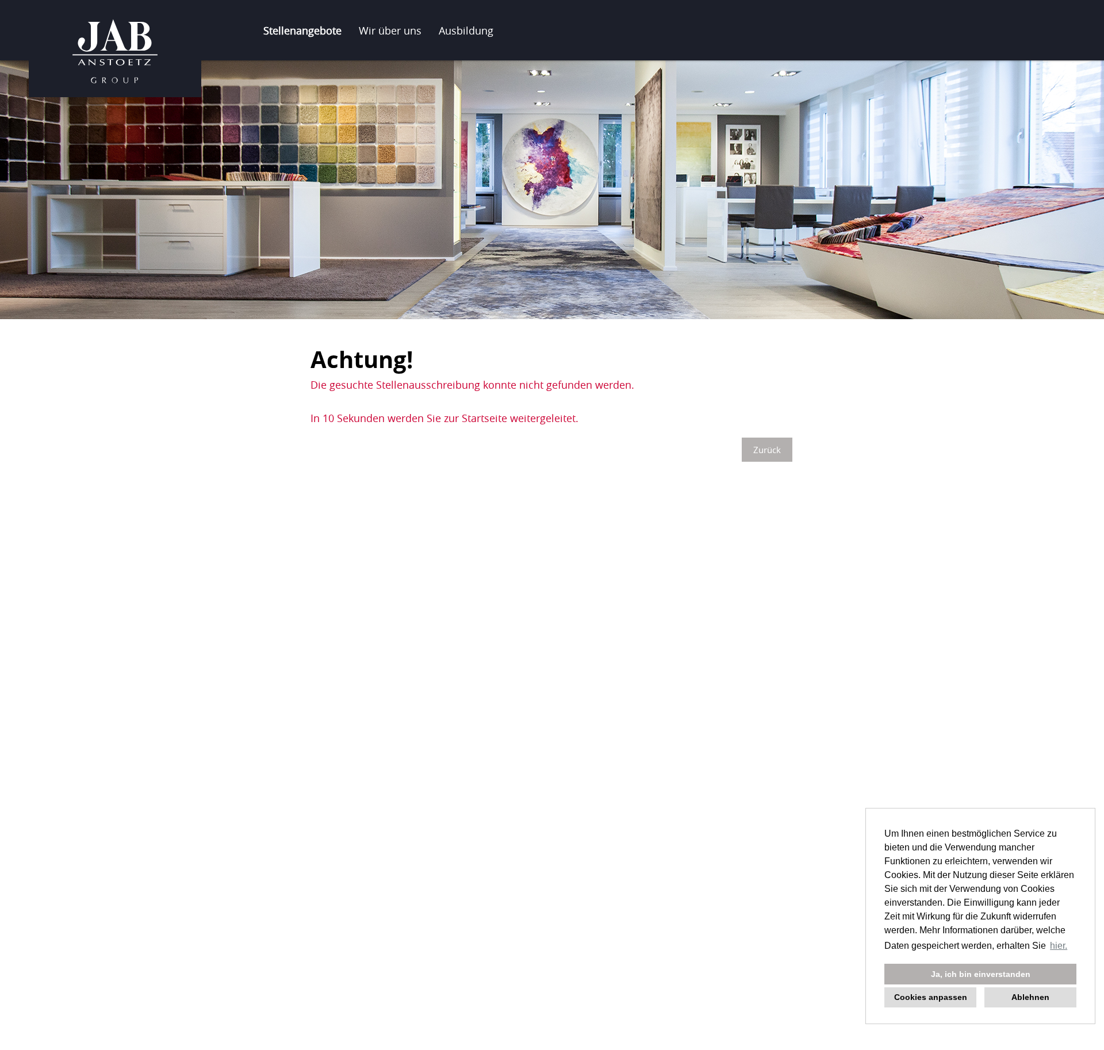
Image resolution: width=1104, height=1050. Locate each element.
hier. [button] (1058, 946)
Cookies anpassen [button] (930, 997)
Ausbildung (466, 30)
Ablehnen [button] (1030, 997)
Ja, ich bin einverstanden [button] (980, 974)
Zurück (767, 449)
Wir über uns (390, 30)
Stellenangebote (302, 30)
